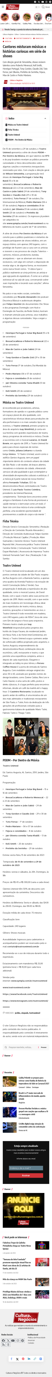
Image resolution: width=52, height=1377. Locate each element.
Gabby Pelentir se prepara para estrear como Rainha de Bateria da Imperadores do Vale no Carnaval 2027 (34, 1081)
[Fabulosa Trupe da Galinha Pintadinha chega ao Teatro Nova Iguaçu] (42, 1245)
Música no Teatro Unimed (18, 125)
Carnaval (22, 1087)
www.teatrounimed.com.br (16, 987)
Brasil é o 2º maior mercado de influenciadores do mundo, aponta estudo (32, 1096)
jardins (17, 1013)
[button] (48, 29)
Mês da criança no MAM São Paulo (17, 1279)
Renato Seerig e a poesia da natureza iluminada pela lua (24, 29)
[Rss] (3, 1345)
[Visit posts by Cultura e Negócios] (6, 82)
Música (8, 41)
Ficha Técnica (13, 130)
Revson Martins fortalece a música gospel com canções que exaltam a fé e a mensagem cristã (33, 1111)
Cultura (8, 38)
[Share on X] (17, 1358)
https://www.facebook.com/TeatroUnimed (25, 994)
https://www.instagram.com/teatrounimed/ (25, 1000)
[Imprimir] (41, 1359)
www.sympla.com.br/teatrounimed (25, 223)
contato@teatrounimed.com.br (23, 946)
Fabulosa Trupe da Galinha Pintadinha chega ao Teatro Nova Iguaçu (17, 1245)
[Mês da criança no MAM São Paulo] (42, 1282)
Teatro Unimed (14, 135)
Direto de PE (23, 1130)
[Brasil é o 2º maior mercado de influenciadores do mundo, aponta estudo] (10, 1097)
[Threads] (8, 1345)
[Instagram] (18, 1340)
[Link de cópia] (35, 1359)
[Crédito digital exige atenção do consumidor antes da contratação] (10, 1127)
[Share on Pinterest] (23, 1359)
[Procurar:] (22, 1047)
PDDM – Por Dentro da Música (20, 140)
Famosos (40, 38)
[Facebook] (35, 2)
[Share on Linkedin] (29, 1359)
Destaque (35, 1087)
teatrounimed (34, 1013)
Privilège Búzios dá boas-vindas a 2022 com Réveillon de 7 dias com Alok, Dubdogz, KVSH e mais (17, 1294)
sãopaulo (24, 1013)
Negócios (22, 1103)
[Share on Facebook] (11, 1359)
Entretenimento (24, 38)
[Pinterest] (50, 2)
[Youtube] (43, 2)
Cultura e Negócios (16, 80)
